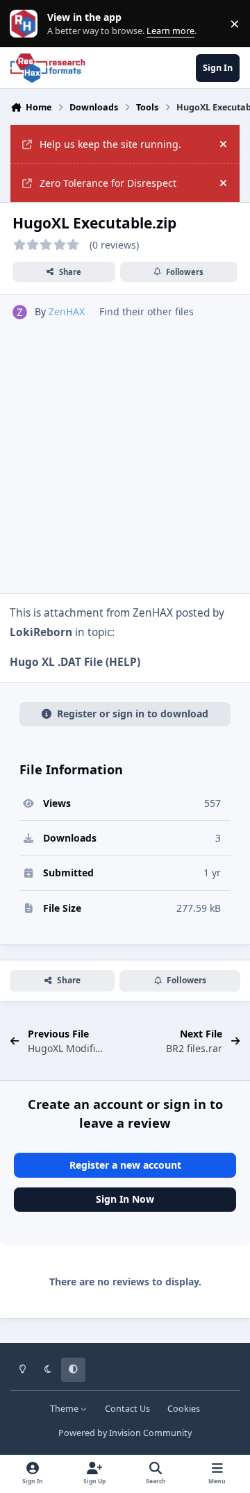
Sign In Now (125, 1199)
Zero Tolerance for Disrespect (108, 183)
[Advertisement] (125, 451)
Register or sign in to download (132, 713)
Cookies (183, 1409)
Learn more (26, 24)
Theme (65, 1409)
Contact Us (127, 1409)
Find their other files (146, 311)
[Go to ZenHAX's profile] (19, 312)
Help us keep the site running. (110, 144)
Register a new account (125, 1164)
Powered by (125, 1433)
